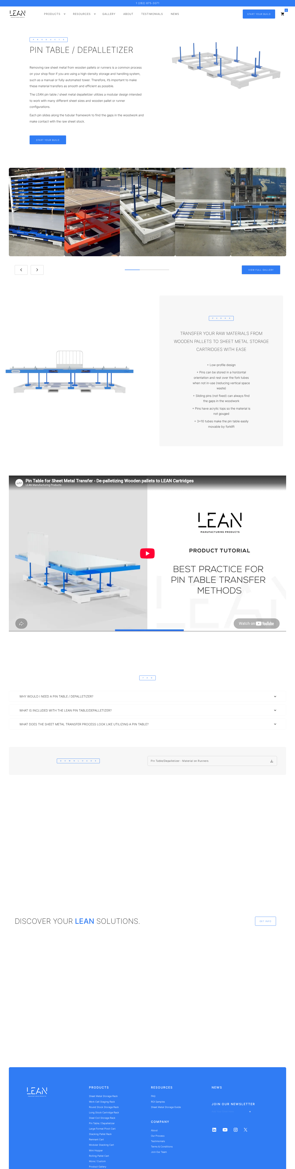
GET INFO (265, 921)
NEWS (217, 1087)
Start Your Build (259, 14)
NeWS (175, 14)
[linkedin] (214, 1129)
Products (99, 1087)
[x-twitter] (245, 1130)
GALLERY (109, 14)
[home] (37, 1093)
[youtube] (225, 1129)
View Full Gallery (261, 270)
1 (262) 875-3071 (147, 3)
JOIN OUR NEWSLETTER (233, 1104)
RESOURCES (162, 1087)
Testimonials (152, 14)
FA (147, 678)
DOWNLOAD (78, 761)
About (128, 14)
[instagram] (235, 1129)
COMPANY (160, 1121)
